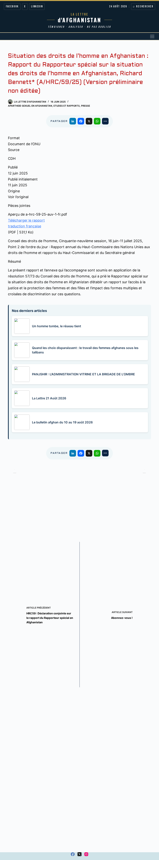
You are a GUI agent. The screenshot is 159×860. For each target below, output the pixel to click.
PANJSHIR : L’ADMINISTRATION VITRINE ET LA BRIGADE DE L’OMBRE (83, 374)
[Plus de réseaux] (105, 121)
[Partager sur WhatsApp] (97, 121)
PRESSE (85, 105)
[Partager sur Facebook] (81, 121)
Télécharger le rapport (26, 220)
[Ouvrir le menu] (152, 36)
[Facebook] (73, 854)
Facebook (12, 6)
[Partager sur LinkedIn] (72, 121)
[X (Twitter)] (79, 854)
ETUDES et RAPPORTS (67, 105)
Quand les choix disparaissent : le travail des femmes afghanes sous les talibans (85, 350)
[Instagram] (86, 854)
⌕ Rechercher (143, 6)
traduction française (24, 226)
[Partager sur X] (89, 121)
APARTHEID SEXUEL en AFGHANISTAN (30, 105)
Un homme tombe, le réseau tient (56, 326)
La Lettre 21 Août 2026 (49, 398)
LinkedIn (37, 6)
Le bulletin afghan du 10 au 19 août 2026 (62, 422)
